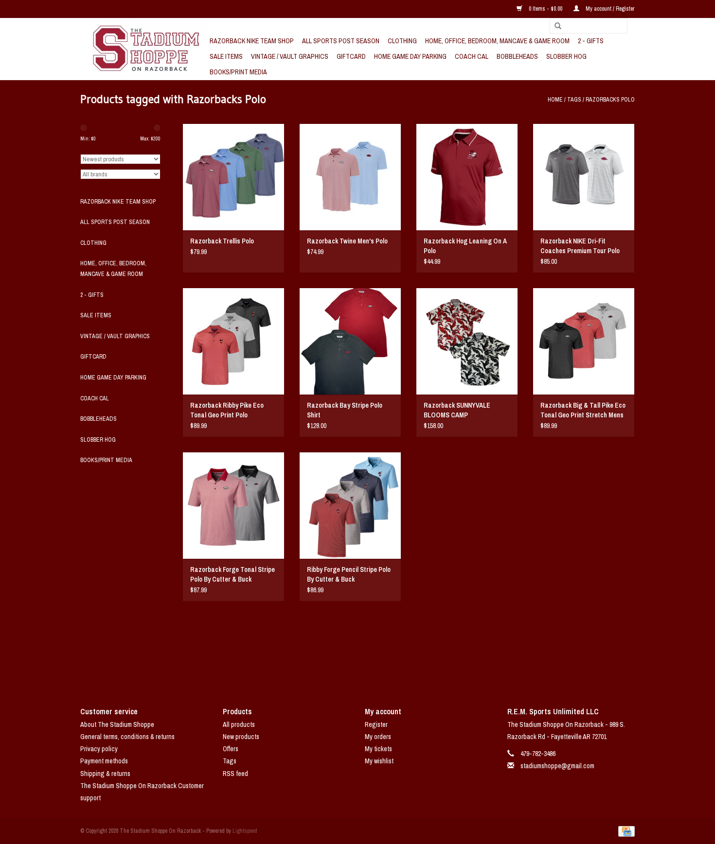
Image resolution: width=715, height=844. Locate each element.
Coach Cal (471, 56)
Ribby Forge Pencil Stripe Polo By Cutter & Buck (349, 574)
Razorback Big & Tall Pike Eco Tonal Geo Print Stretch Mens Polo (583, 410)
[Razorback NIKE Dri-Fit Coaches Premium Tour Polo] (584, 176)
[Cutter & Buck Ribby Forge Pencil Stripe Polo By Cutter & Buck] (350, 505)
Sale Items (226, 56)
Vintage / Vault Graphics (289, 56)
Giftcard (351, 56)
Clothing (402, 40)
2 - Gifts (591, 40)
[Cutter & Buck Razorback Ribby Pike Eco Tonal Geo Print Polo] (233, 341)
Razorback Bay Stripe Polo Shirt (344, 410)
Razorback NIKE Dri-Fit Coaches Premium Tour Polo (580, 246)
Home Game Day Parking (410, 56)
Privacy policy (99, 748)
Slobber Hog (566, 56)
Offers (230, 748)
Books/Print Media (238, 72)
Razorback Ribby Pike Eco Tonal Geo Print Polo (227, 410)
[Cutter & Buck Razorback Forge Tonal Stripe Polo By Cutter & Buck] (233, 505)
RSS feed (235, 773)
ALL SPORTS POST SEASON (340, 40)
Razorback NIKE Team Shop (252, 40)
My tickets (378, 748)
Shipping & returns (105, 773)
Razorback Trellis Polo (222, 241)
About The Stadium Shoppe (117, 724)
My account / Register (609, 9)
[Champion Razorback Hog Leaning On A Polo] (467, 176)
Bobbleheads (517, 56)
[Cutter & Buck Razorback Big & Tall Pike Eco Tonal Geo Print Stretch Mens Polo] (584, 341)
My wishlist (379, 761)
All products (239, 724)
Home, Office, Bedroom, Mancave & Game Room (497, 40)
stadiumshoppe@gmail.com (557, 765)
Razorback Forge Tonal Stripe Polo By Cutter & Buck (232, 574)
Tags (574, 99)
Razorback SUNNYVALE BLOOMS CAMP (457, 410)
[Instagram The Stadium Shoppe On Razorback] (391, 667)
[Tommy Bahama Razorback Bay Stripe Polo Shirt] (350, 341)
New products (241, 736)
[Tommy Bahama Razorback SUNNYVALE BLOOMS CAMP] (467, 341)
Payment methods (104, 761)
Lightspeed (244, 831)
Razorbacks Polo (610, 99)
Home (555, 99)
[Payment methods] (625, 831)
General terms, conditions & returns (127, 736)
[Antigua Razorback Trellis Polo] (233, 176)
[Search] (554, 26)
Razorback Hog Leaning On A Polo (465, 246)
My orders (378, 736)
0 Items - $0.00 (545, 9)
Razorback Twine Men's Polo (347, 241)
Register (376, 724)
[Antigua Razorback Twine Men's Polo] (350, 176)
